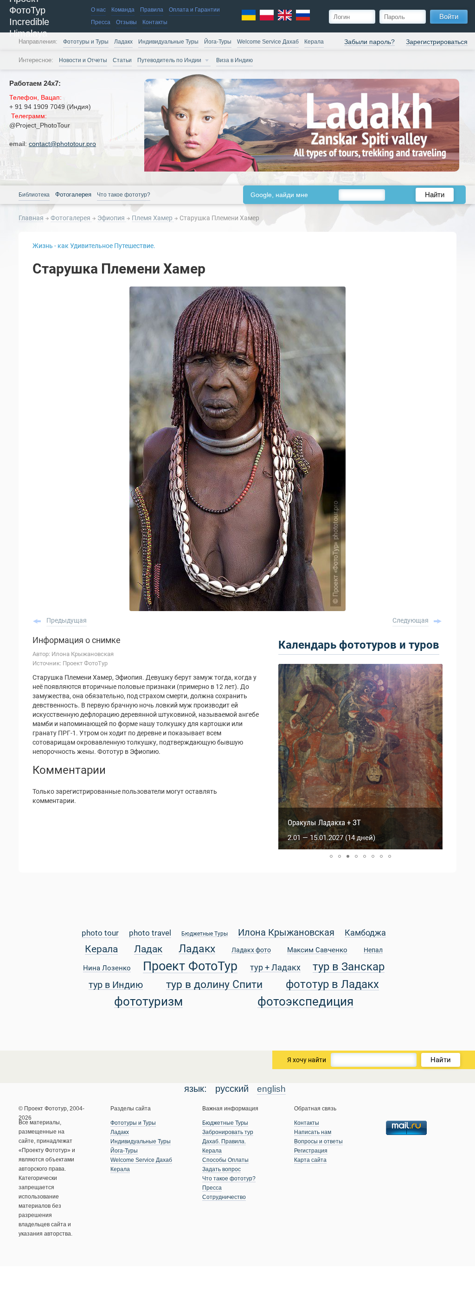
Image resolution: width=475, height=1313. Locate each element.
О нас (98, 9)
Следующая (410, 620)
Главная (31, 218)
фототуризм (148, 1002)
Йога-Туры (217, 41)
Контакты (154, 22)
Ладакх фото (251, 950)
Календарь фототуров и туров (358, 644)
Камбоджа (365, 933)
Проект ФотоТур (190, 966)
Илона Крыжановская (286, 933)
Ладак (148, 949)
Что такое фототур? (123, 194)
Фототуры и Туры (86, 41)
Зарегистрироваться (437, 41)
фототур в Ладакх (332, 984)
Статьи (122, 60)
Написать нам (312, 1132)
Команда (123, 9)
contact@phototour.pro (62, 143)
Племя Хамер (153, 218)
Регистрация (310, 1150)
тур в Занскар (349, 967)
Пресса (100, 22)
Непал (373, 950)
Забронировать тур (227, 1132)
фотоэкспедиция (305, 1002)
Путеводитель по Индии (169, 60)
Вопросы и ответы (318, 1141)
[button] (331, 856)
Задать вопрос (221, 1169)
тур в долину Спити (214, 984)
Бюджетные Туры (204, 934)
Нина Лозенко (107, 968)
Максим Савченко (317, 950)
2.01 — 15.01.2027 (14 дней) (331, 838)
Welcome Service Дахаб (268, 41)
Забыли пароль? (369, 41)
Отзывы (126, 22)
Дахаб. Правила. (224, 1141)
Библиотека (34, 194)
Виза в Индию (234, 60)
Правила (151, 9)
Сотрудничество (224, 1197)
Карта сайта (310, 1160)
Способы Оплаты (225, 1160)
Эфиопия (111, 218)
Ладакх (123, 41)
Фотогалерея (71, 218)
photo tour (100, 933)
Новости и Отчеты (83, 60)
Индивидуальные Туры (168, 41)
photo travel (150, 933)
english (271, 1089)
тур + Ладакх (275, 967)
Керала (101, 949)
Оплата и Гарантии (194, 9)
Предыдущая (66, 620)
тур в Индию (116, 985)
